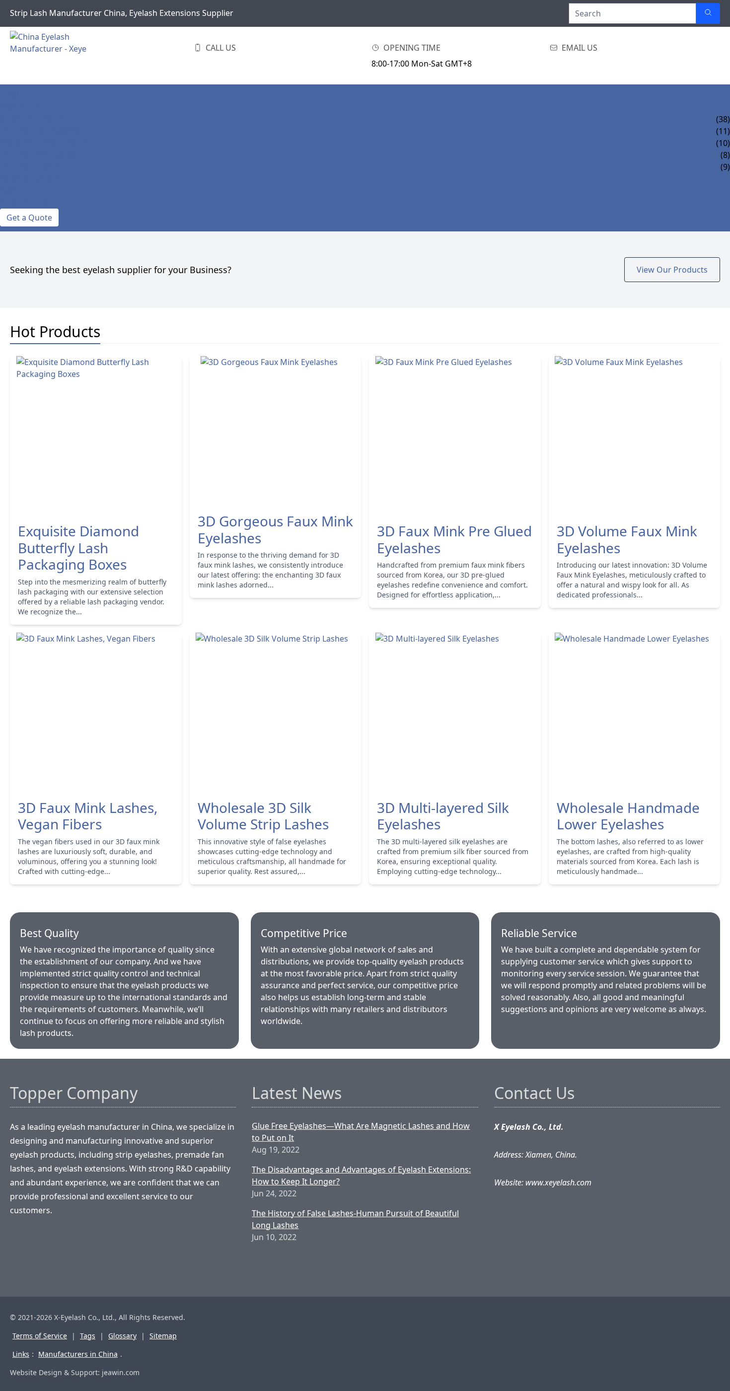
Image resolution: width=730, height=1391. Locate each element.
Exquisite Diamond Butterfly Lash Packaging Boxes (78, 548)
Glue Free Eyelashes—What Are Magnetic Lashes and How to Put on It (361, 1131)
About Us (19, 190)
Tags (87, 1335)
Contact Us (24, 202)
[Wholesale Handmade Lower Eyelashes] (635, 712)
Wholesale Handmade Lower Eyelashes (628, 816)
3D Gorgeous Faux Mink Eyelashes (275, 529)
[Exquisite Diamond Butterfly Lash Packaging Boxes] (96, 435)
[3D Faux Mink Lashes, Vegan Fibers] (96, 712)
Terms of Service (39, 1335)
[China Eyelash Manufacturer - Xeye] (59, 55)
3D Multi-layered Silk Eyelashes (443, 816)
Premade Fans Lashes (44, 143)
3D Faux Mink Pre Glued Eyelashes (454, 539)
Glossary (122, 1335)
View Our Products (672, 269)
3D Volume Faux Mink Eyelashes (627, 539)
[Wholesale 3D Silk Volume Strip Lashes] (276, 712)
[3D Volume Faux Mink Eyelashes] (635, 435)
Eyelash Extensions (41, 131)
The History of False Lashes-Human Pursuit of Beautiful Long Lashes (355, 1219)
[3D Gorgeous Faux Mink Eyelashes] (276, 430)
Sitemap (163, 1335)
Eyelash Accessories (43, 154)
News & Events (30, 178)
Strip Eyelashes (32, 119)
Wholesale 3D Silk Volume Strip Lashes (263, 816)
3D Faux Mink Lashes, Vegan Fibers (88, 816)
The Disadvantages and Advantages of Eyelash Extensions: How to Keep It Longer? (361, 1175)
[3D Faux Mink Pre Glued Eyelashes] (455, 435)
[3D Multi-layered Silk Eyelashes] (455, 712)
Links (20, 1354)
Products (21, 107)
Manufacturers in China (78, 1354)
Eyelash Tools (30, 166)
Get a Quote (29, 217)
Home (12, 95)
